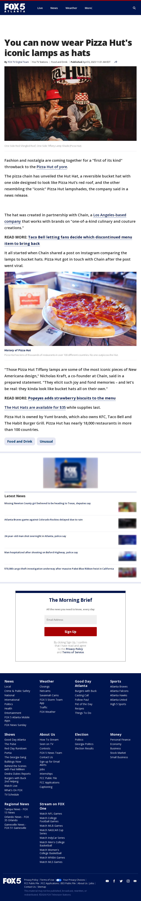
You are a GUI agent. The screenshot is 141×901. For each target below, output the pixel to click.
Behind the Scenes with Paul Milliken (15, 767)
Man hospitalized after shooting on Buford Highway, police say (41, 552)
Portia (8, 752)
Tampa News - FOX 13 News (16, 810)
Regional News (16, 804)
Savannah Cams (49, 695)
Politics (8, 704)
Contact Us (46, 757)
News (9, 681)
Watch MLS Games (51, 862)
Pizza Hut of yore (52, 166)
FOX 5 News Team (51, 752)
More (88, 8)
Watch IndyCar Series (52, 837)
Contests (45, 748)
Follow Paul (82, 699)
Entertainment (12, 713)
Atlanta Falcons (119, 691)
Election (81, 734)
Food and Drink (59, 62)
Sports (115, 681)
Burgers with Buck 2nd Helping (15, 779)
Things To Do (83, 713)
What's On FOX (13, 790)
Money (115, 734)
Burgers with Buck (86, 691)
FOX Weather (47, 711)
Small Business (119, 757)
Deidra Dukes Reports (17, 773)
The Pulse (10, 744)
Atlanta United (118, 699)
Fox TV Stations (40, 62)
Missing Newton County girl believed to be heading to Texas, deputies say (47, 503)
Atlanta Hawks (118, 695)
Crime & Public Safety (17, 691)
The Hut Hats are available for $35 (35, 407)
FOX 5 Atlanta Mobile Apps (17, 718)
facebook (114, 881)
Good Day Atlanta (83, 683)
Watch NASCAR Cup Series (51, 831)
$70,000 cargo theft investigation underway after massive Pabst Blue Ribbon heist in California (59, 568)
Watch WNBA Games (52, 857)
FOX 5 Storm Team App (51, 701)
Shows (9, 734)
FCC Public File (48, 778)
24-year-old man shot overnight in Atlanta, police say (35, 536)
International (11, 699)
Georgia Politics (84, 744)
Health (8, 708)
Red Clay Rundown (15, 748)
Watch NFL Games (51, 813)
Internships (46, 773)
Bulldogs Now (12, 761)
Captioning (46, 787)
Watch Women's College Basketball (51, 851)
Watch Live (10, 785)
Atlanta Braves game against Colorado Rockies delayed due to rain (43, 519)
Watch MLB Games (51, 825)
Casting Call (82, 695)
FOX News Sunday (15, 725)
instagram (128, 881)
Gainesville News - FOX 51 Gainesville (15, 826)
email (135, 881)
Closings (45, 686)
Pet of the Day (83, 704)
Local (7, 686)
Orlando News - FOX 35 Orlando (16, 818)
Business (115, 748)
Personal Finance (120, 739)
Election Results (84, 748)
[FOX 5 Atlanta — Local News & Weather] (16, 7)
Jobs (42, 769)
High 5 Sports (118, 704)
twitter (121, 881)
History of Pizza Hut (17, 350)
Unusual (46, 441)
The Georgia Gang (15, 757)
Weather (47, 681)
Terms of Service (73, 652)
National (9, 695)
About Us (47, 734)
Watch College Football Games (49, 819)
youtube (107, 881)
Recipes (79, 708)
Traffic (43, 707)
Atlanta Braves (119, 686)
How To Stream (49, 739)
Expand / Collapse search (134, 8)
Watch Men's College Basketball (52, 843)
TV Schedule (11, 794)
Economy (115, 744)
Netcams (45, 691)
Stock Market (118, 752)
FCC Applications (49, 782)
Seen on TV (46, 744)
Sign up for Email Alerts (50, 763)
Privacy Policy (74, 649)
